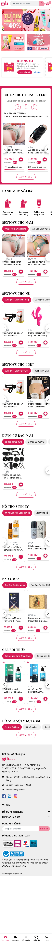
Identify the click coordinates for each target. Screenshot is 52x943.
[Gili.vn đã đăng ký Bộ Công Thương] (13, 853)
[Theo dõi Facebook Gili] (4, 796)
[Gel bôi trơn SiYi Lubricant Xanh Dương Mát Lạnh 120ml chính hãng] (38, 672)
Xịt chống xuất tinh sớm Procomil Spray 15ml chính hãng (13, 550)
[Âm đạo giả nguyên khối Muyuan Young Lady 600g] (14, 134)
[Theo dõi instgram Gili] (15, 796)
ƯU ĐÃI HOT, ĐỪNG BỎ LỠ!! (26, 95)
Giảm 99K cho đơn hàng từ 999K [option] (23, 117)
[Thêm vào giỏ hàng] (21, 159)
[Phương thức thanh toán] (20, 843)
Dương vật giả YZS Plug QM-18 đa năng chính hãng (37, 336)
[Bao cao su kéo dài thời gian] (7, 203)
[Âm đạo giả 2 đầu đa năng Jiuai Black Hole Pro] (38, 134)
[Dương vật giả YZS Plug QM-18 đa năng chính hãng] (38, 316)
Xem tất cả (24, 176)
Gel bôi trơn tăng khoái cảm (39, 213)
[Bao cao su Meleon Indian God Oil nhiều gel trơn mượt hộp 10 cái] (38, 601)
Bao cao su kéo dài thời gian (7, 213)
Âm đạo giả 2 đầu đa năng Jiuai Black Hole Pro (38, 153)
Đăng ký (44, 828)
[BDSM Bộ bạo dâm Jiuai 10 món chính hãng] (13, 458)
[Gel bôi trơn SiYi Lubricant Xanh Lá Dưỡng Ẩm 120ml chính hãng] (13, 672)
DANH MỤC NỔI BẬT (18, 191)
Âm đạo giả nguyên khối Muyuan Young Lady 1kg (37, 265)
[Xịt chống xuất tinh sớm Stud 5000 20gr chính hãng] (38, 529)
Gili (21, 874)
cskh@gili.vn (18, 789)
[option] (26, 20)
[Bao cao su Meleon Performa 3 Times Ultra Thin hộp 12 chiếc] (13, 601)
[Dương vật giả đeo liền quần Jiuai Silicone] (38, 387)
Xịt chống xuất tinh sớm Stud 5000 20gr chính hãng (37, 549)
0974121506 (25, 785)
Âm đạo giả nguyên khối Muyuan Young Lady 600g (13, 153)
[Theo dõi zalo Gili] (9, 796)
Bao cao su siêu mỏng (23, 213)
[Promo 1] (13, 42)
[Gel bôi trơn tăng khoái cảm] (39, 203)
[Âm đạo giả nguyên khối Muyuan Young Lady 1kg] (38, 245)
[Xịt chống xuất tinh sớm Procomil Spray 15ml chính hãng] (13, 529)
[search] (42, 3)
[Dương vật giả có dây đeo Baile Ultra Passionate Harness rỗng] (13, 316)
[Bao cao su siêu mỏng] (23, 203)
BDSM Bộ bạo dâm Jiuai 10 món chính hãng (12, 478)
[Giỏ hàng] (47, 4)
